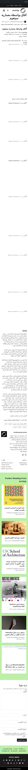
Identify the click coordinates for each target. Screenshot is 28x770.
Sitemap (16, 5)
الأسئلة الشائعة (22, 750)
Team (20, 609)
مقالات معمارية (17, 24)
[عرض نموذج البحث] (7, 10)
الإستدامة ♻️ (14, 750)
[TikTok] (4, 760)
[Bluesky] (5, 763)
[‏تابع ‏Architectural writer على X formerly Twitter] (25, 455)
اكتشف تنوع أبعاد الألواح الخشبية (15, 538)
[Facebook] (23, 763)
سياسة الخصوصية (7, 748)
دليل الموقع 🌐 (6, 750)
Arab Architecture (17, 540)
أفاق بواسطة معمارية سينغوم (19, 423)
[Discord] (12, 760)
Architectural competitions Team (14, 512)
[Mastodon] (6, 760)
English (11, 5)
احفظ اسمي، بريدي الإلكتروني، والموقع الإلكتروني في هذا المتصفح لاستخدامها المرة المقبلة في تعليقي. (14, 735)
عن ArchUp (22, 748)
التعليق (25, 691)
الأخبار (22, 24)
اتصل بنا (15, 748)
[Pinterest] (9, 760)
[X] (24, 760)
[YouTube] (8, 763)
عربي (8, 5)
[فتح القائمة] (4, 10)
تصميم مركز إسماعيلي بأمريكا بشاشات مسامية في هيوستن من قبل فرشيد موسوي (7, 464)
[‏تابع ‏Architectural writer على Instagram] (23, 455)
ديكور (19, 426)
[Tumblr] (15, 760)
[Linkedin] (18, 760)
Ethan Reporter (17, 669)
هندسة (15, 426)
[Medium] (20, 763)
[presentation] (14, 495)
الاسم (24, 715)
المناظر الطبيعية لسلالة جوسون (12, 420)
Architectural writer (15, 21)
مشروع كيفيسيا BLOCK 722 (23, 462)
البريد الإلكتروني (21, 722)
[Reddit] (14, 763)
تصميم (24, 426)
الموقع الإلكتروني (22, 729)
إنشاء (10, 423)
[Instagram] (21, 760)
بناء (6, 423)
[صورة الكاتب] (25, 22)
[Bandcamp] (11, 763)
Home (25, 24)
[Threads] (17, 763)
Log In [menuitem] (26, 1)
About (20, 5)
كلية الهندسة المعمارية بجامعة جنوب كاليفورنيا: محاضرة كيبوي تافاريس (15, 564)
